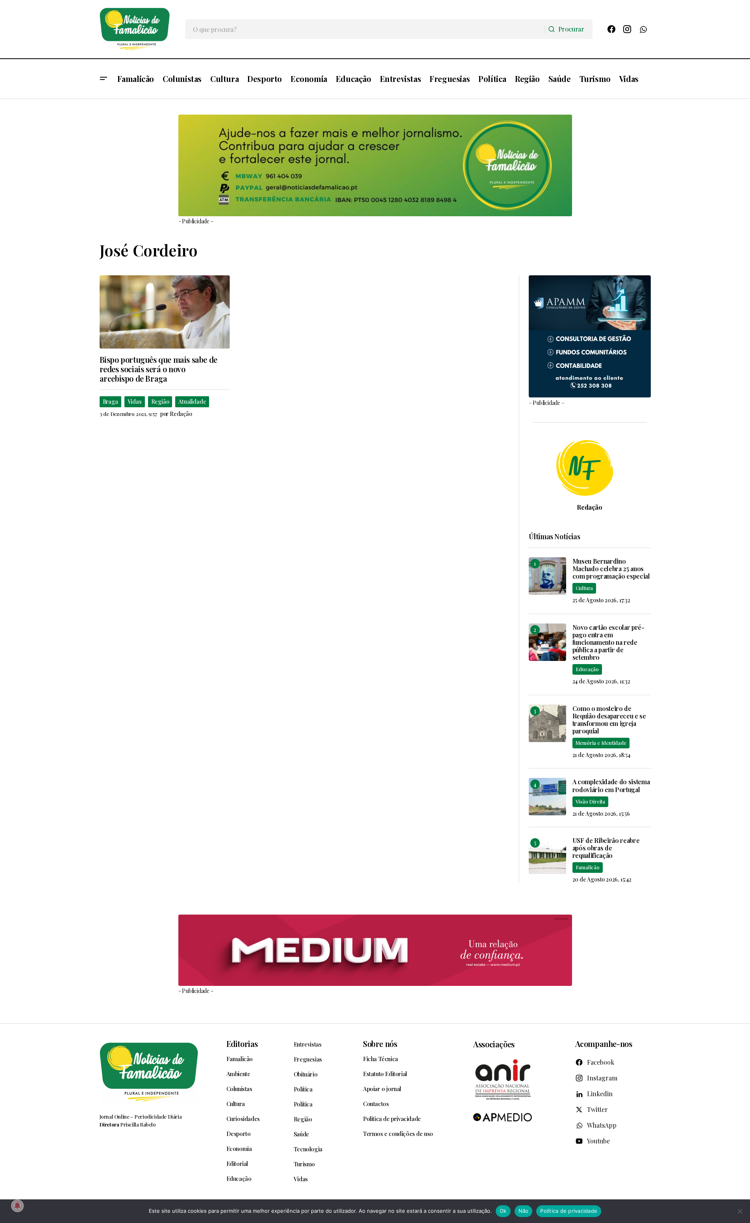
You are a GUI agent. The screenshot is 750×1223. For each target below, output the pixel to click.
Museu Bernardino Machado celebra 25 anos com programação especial (611, 568)
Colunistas (239, 1089)
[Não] (740, 1211)
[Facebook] (611, 29)
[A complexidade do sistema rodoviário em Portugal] (547, 796)
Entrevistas (308, 1044)
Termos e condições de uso (398, 1134)
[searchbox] (365, 29)
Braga (110, 401)
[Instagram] (627, 29)
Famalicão (588, 867)
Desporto (238, 1134)
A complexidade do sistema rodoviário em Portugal (611, 785)
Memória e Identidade (601, 742)
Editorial (237, 1163)
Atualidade (192, 401)
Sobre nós (380, 1043)
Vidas (135, 401)
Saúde (301, 1134)
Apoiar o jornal (382, 1089)
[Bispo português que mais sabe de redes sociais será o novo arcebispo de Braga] (165, 312)
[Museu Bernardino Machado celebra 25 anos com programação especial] (547, 576)
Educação (587, 669)
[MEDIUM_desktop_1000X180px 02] (375, 950)
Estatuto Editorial (385, 1074)
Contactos (376, 1104)
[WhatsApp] (643, 29)
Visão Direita (590, 801)
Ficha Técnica (380, 1059)
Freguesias (308, 1059)
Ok (503, 1211)
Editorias (242, 1043)
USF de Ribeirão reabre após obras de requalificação (606, 848)
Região (160, 401)
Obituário (305, 1074)
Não (524, 1211)
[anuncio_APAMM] (590, 335)
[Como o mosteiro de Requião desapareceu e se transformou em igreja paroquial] (547, 723)
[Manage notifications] (17, 1205)
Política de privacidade (392, 1119)
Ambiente (238, 1074)
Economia (239, 1148)
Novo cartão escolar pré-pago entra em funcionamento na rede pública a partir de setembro (608, 642)
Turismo (304, 1164)
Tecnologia (308, 1149)
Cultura (584, 588)
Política (303, 1089)
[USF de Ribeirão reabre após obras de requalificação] (547, 855)
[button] (103, 78)
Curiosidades (243, 1119)
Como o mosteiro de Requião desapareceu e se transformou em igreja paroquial (609, 720)
